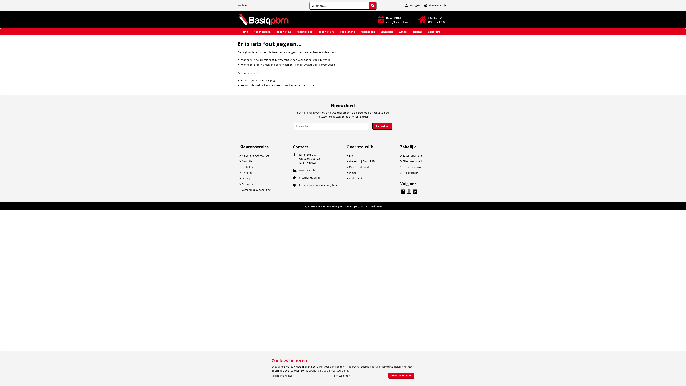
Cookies (345, 206)
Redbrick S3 (283, 31)
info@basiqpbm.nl (309, 177)
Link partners (411, 172)
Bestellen (247, 167)
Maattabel (387, 31)
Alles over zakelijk (413, 161)
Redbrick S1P (305, 31)
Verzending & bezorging (256, 190)
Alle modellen (262, 31)
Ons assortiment (359, 167)
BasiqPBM (434, 31)
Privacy (246, 178)
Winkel (403, 31)
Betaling (247, 172)
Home (244, 31)
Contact (300, 146)
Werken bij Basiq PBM (362, 161)
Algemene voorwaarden (256, 155)
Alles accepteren (401, 375)
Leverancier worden (414, 167)
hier (305, 185)
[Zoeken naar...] (372, 5)
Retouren (247, 184)
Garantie (247, 161)
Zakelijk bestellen (413, 155)
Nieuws (417, 31)
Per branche (347, 31)
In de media (356, 178)
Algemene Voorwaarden (317, 206)
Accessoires (368, 31)
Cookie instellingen (283, 375)
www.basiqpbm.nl (309, 170)
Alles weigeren (341, 375)
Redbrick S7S (326, 31)
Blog (351, 155)
